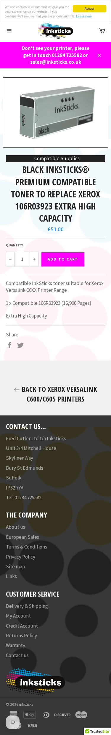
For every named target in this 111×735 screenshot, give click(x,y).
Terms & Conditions (26, 547)
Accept (89, 8)
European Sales (22, 537)
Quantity (14, 245)
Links (11, 576)
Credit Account (22, 626)
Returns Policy (21, 635)
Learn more (84, 16)
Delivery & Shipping (27, 606)
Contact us (17, 655)
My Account (18, 616)
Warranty (15, 645)
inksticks (26, 704)
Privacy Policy (20, 557)
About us (15, 527)
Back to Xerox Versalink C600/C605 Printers (58, 394)
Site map (15, 566)
